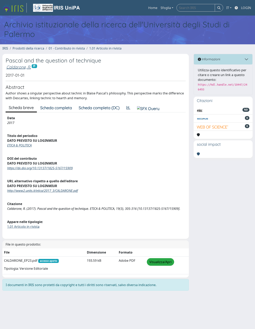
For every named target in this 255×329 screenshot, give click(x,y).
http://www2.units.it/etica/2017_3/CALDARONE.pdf (42, 190)
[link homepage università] (57, 8)
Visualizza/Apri (160, 262)
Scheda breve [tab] (21, 107)
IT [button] (227, 8)
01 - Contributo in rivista (67, 48)
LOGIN (246, 8)
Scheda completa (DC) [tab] (99, 107)
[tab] (128, 108)
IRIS (5, 48)
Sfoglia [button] (166, 8)
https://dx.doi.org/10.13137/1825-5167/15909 (40, 168)
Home (152, 8)
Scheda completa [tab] (56, 107)
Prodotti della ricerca (28, 48)
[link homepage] (14, 8)
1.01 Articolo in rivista (105, 48)
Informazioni (210, 59)
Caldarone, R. (18, 66)
